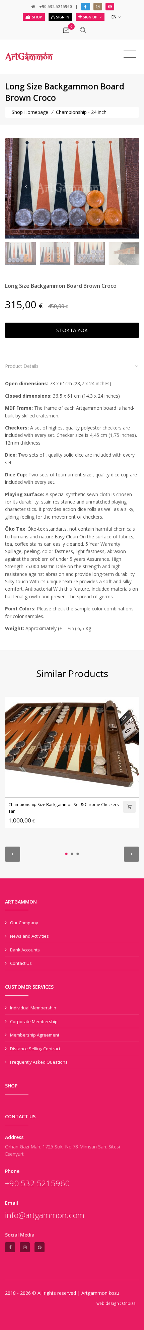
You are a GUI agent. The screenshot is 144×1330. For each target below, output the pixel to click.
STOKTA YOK (72, 330)
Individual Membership (33, 1008)
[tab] (72, 366)
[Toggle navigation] (129, 54)
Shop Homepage (31, 112)
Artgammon (95, 1293)
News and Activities (29, 936)
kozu (114, 1293)
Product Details (22, 366)
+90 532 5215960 (55, 6)
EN (115, 17)
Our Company (24, 923)
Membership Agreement (34, 1035)
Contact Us (21, 963)
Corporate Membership (34, 1021)
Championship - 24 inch (81, 112)
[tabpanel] (72, 762)
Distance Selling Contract (35, 1049)
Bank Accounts (25, 950)
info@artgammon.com (44, 1214)
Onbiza (129, 1303)
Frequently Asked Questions (39, 1062)
